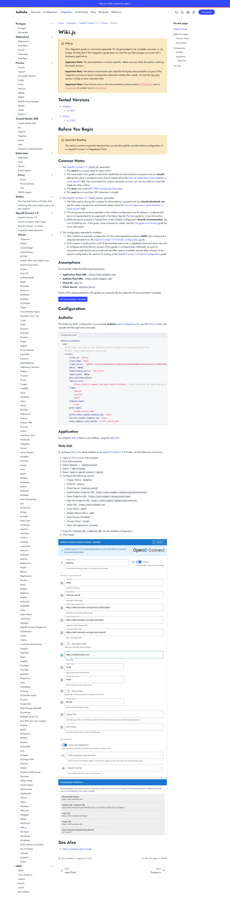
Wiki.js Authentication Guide (77, 849)
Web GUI (182, 60)
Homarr (23, 448)
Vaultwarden (25, 793)
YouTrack (24, 853)
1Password (25, 239)
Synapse (24, 755)
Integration (66, 12)
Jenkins (23, 486)
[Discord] (188, 12)
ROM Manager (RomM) (30, 708)
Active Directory (25, 874)
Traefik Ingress (24, 170)
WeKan (23, 819)
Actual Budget (26, 247)
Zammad (24, 857)
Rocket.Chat (25, 703)
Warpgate (24, 814)
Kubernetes (23, 54)
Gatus (22, 392)
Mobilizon (24, 593)
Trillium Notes (26, 780)
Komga (23, 512)
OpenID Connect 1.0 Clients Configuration (139, 254)
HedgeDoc (25, 443)
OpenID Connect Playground (33, 627)
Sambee (23, 725)
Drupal (23, 341)
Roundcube (25, 712)
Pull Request (146, 84)
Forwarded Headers (27, 75)
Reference (116, 12)
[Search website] (177, 12)
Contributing (81, 12)
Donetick (24, 337)
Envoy (20, 84)
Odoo (23, 610)
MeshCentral (25, 576)
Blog (93, 12)
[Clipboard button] (164, 340)
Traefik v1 (22, 114)
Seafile (21, 140)
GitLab (23, 405)
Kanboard (24, 490)
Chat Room (101, 88)
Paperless (22, 135)
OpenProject (26, 631)
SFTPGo (23, 738)
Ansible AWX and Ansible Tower (34, 260)
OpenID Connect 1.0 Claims (30, 226)
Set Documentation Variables (73, 299)
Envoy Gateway (27, 183)
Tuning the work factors (145, 223)
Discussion (70, 88)
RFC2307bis (23, 891)
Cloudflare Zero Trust (29, 315)
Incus (22, 469)
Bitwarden (24, 286)
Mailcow (24, 550)
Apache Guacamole (29, 264)
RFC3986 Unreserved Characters (106, 188)
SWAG (21, 97)
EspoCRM (24, 354)
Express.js (24, 358)
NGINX (21, 92)
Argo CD (24, 273)
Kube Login (25, 520)
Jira (19, 127)
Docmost (24, 328)
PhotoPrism (25, 678)
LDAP (19, 866)
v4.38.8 (71, 110)
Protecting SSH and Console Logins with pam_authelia (36, 207)
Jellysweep (24, 482)
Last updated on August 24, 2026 (76, 858)
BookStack (25, 294)
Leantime (24, 529)
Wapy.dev (24, 810)
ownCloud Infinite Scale (31, 644)
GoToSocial (25, 414)
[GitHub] (194, 12)
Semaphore (25, 733)
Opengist (24, 622)
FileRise (23, 371)
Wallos (23, 801)
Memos (23, 571)
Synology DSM (27, 759)
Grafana (23, 418)
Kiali (22, 503)
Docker (21, 49)
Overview (35, 12)
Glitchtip (24, 409)
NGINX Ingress (24, 192)
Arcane (23, 269)
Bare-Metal (22, 58)
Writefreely (25, 840)
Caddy (21, 80)
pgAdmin (24, 674)
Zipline (23, 861)
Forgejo (23, 384)
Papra (22, 657)
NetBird (23, 597)
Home (61, 23)
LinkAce (23, 537)
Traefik (21, 110)
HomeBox (24, 456)
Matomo (24, 558)
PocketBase (25, 686)
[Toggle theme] (182, 12)
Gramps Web (26, 422)
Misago (23, 588)
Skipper (21, 105)
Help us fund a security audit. (115, 3)
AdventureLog (26, 252)
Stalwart (23, 742)
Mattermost (25, 563)
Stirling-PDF (25, 746)
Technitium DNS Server (30, 772)
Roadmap (103, 12)
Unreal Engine (26, 784)
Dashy (23, 324)
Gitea (22, 401)
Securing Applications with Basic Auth (35, 201)
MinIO (23, 584)
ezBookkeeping (27, 362)
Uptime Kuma (26, 789)
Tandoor (23, 767)
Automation (23, 45)
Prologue (21, 23)
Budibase (24, 298)
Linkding (24, 541)
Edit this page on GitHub (155, 858)
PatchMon (24, 665)
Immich (23, 465)
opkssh (23, 635)
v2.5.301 (71, 120)
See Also (177, 65)
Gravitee (24, 426)
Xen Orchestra (26, 848)
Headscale (25, 439)
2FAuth (23, 243)
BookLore (24, 290)
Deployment (22, 37)
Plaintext (130, 216)
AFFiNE (23, 256)
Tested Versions (180, 29)
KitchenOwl (25, 507)
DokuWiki (24, 333)
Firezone (24, 375)
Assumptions (181, 42)
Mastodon (24, 554)
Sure (22, 750)
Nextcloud (24, 601)
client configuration (126, 324)
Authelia (21, 12)
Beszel (23, 281)
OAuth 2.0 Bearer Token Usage (32, 221)
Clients (22, 234)
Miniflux (23, 580)
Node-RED (25, 605)
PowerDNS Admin (28, 695)
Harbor (23, 431)
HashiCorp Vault (27, 435)
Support (21, 71)
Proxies (20, 63)
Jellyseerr (24, 477)
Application (180, 56)
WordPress (25, 836)
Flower (23, 379)
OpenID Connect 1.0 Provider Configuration (116, 239)
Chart (20, 161)
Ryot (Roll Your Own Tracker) (33, 720)
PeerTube (24, 669)
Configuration (50, 12)
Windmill (24, 831)
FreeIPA (21, 879)
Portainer (24, 691)
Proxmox (24, 699)
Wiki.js (23, 827)
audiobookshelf (27, 277)
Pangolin (24, 648)
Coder (23, 320)
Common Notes (182, 38)
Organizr (22, 131)
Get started (23, 32)
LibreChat (24, 533)
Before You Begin (181, 34)
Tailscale (24, 763)
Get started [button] (206, 12)
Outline (23, 639)
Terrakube (24, 776)
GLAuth (21, 883)
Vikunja (23, 797)
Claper (23, 307)
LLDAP (21, 887)
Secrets (21, 166)
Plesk (22, 682)
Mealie (23, 567)
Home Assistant (27, 452)
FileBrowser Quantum (29, 367)
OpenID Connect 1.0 (27, 213)
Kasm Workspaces (28, 499)
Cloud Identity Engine (30, 311)
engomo (24, 345)
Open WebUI (26, 614)
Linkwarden (25, 546)
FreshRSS (24, 388)
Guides (20, 196)
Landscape (25, 524)
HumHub (24, 460)
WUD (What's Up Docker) (31, 844)
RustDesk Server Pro (29, 716)
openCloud (25, 618)
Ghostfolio (25, 396)
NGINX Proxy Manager (28, 101)
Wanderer (24, 806)
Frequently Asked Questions (30, 148)
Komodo (24, 516)
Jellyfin (23, 473)
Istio (22, 187)
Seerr (20, 144)
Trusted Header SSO (27, 118)
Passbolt (24, 661)
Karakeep (24, 495)
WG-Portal (25, 823)
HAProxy (22, 88)
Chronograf (25, 303)
